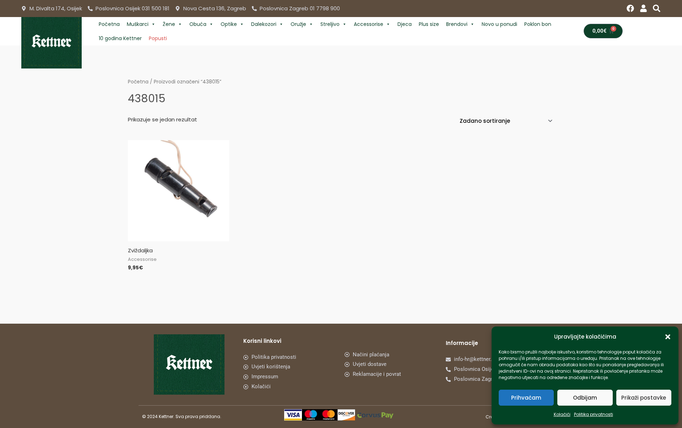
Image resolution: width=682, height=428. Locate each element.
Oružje (298, 24)
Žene (169, 24)
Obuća (197, 24)
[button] (667, 336)
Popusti (158, 38)
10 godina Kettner (120, 38)
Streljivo (330, 24)
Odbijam (585, 397)
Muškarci (137, 24)
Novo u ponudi (499, 24)
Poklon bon (537, 24)
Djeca (404, 24)
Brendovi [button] (456, 24)
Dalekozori (263, 24)
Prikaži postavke (643, 397)
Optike (229, 24)
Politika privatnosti (593, 414)
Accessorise (368, 24)
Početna (109, 24)
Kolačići (562, 414)
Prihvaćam (526, 397)
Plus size (429, 24)
